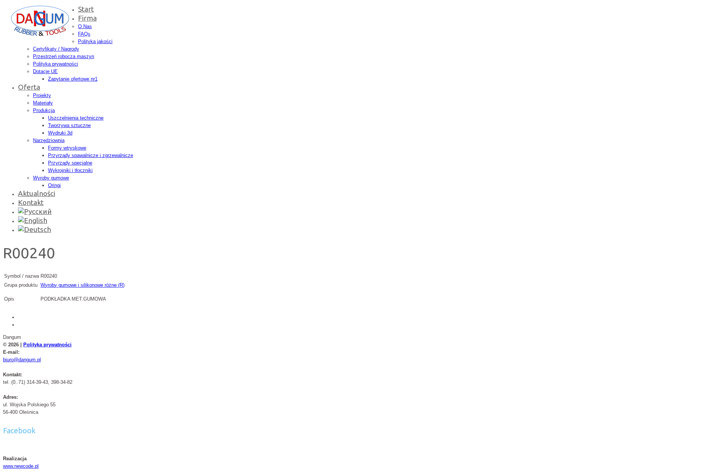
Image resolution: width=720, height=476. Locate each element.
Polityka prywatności (55, 64)
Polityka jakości (95, 41)
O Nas (85, 26)
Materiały (43, 103)
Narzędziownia (48, 140)
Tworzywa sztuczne (69, 125)
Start (86, 9)
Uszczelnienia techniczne (76, 118)
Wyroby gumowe (51, 178)
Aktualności (36, 193)
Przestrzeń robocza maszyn (63, 56)
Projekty (42, 95)
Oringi (54, 185)
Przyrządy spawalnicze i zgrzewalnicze (90, 155)
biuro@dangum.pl (22, 359)
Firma (87, 18)
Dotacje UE (45, 71)
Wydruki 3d (60, 133)
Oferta (29, 87)
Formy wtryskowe (67, 148)
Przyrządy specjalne (70, 163)
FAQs (84, 34)
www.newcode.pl (21, 466)
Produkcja (44, 110)
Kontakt (31, 202)
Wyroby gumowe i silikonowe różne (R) (82, 285)
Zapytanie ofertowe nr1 (73, 79)
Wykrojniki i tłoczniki (70, 170)
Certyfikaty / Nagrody (56, 49)
